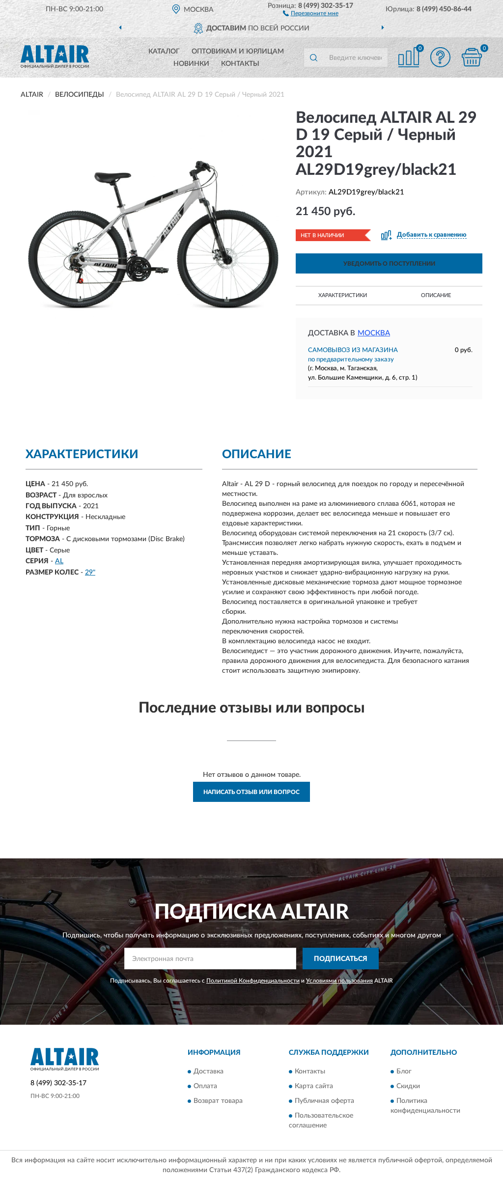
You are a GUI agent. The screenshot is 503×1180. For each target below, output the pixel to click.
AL (59, 561)
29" (90, 572)
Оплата (205, 1086)
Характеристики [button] (342, 295)
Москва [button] (374, 333)
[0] (471, 57)
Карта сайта (314, 1086)
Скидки (408, 1086)
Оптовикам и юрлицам (238, 51)
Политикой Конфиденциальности (253, 981)
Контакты (240, 63)
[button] (310, 13)
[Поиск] (313, 57)
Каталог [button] (164, 51)
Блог (404, 1071)
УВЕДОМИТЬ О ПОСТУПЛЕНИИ (389, 264)
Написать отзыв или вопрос (251, 792)
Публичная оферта (324, 1101)
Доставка (209, 1071)
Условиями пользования (339, 981)
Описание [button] (436, 295)
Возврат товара (218, 1101)
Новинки (191, 63)
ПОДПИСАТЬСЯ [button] (340, 959)
